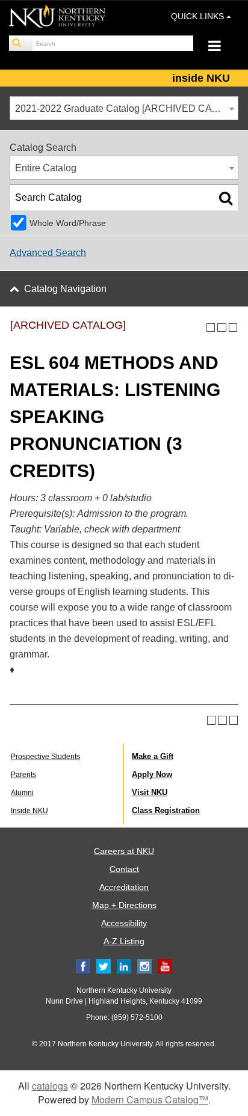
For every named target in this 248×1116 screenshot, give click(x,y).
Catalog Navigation (65, 289)
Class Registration (166, 810)
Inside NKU (29, 811)
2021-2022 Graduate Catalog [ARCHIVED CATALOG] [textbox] (126, 108)
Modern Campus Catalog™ (149, 1099)
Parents (23, 774)
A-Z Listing (124, 941)
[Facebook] (83, 966)
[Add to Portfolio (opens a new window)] (210, 327)
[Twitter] (103, 966)
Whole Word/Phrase (67, 223)
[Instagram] (144, 966)
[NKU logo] (57, 18)
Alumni (22, 792)
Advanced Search (48, 253)
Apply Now (152, 774)
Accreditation (124, 887)
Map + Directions (124, 905)
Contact (124, 869)
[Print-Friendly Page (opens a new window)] (221, 327)
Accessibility (124, 923)
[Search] (21, 43)
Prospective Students (45, 756)
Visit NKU (149, 792)
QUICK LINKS (198, 16)
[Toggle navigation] (220, 47)
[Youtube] (165, 966)
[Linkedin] (124, 966)
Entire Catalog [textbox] (45, 168)
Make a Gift (152, 756)
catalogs (50, 1086)
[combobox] (124, 108)
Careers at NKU (124, 851)
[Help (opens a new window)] (233, 327)
